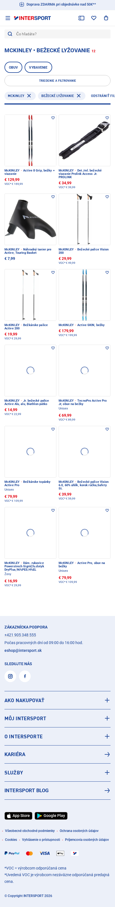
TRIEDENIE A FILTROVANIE (57, 81)
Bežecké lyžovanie (57, 96)
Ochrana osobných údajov (79, 831)
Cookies (11, 840)
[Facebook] (25, 676)
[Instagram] (10, 676)
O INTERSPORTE (23, 736)
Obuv (13, 67)
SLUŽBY (13, 772)
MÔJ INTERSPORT (25, 718)
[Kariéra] (57, 754)
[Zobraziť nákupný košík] (106, 18)
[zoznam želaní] (93, 18)
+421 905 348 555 (20, 635)
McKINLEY (16, 96)
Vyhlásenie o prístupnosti (41, 840)
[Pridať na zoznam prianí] (53, 118)
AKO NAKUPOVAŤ (24, 700)
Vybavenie (38, 67)
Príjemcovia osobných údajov (87, 840)
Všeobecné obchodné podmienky (30, 831)
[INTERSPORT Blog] (57, 790)
